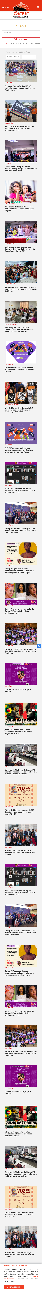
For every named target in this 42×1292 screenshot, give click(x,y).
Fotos (25, 43)
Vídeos (18, 43)
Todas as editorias (20, 39)
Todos (4, 43)
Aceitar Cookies (13, 1287)
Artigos (38, 43)
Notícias (12, 43)
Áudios (31, 43)
